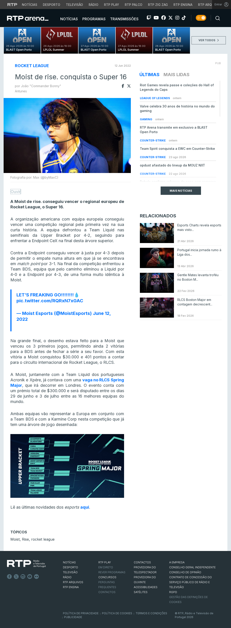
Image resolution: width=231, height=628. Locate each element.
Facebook (9, 576)
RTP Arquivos (210, 5)
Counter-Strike (153, 140)
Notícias (29, 5)
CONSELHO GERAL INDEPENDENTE (192, 567)
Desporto (51, 5)
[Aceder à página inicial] (32, 18)
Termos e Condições (151, 613)
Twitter (16, 576)
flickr (36, 576)
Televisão (74, 5)
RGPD (173, 592)
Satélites (141, 592)
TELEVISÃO (70, 572)
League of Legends (155, 98)
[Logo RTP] (26, 564)
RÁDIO (67, 577)
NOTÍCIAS (69, 562)
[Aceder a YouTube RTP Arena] (156, 17)
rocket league (43, 539)
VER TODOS (207, 40)
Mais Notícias (181, 190)
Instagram (23, 576)
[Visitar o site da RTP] (12, 4)
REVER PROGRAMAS (111, 572)
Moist (15, 539)
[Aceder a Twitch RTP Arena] (149, 17)
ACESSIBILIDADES (145, 587)
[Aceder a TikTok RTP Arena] (184, 17)
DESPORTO (70, 567)
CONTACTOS (142, 562)
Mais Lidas (176, 74)
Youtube (29, 576)
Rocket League (32, 65)
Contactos (107, 592)
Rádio (93, 5)
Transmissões (124, 19)
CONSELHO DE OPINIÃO (185, 572)
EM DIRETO (105, 567)
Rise (25, 539)
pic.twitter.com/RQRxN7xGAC (49, 300)
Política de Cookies (117, 613)
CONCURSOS (107, 577)
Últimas (149, 74)
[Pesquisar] (216, 17)
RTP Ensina (182, 5)
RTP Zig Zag (158, 5)
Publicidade (73, 617)
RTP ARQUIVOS (73, 582)
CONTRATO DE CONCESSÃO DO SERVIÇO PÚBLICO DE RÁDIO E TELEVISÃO (190, 582)
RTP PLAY (104, 562)
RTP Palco (133, 5)
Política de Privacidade (81, 613)
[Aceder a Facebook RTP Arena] (163, 17)
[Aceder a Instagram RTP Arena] (177, 17)
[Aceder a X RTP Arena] (170, 17)
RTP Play (111, 5)
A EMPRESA (177, 562)
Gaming (146, 119)
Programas (93, 19)
